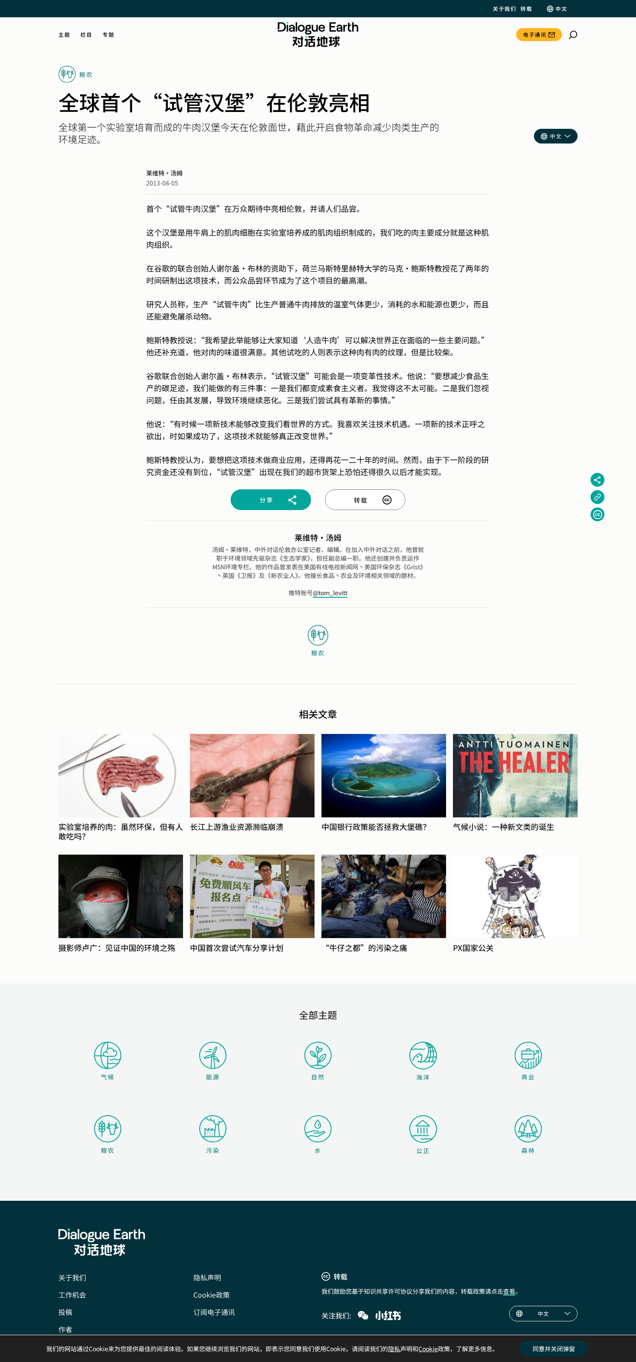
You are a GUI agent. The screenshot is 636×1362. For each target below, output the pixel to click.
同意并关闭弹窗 (554, 1348)
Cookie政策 (211, 1294)
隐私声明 (207, 1277)
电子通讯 (534, 34)
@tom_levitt (330, 592)
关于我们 (504, 9)
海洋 (423, 1077)
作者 (65, 1329)
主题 (64, 35)
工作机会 (72, 1294)
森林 (528, 1150)
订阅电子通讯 (214, 1312)
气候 (108, 1076)
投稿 (65, 1312)
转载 (526, 9)
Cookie (428, 1348)
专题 (108, 35)
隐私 (394, 1348)
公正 (423, 1150)
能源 (213, 1076)
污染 (213, 1150)
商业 (528, 1076)
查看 (509, 1291)
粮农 (108, 1150)
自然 (318, 1076)
